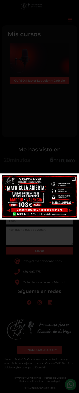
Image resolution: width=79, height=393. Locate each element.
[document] (39, 196)
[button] (73, 178)
